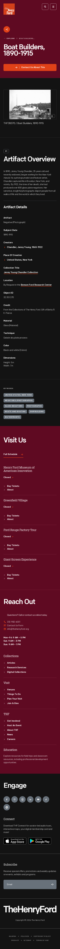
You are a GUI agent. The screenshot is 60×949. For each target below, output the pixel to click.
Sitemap (27, 940)
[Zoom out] (38, 116)
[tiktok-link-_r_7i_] (46, 799)
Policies (25, 936)
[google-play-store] (39, 841)
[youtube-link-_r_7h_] (38, 799)
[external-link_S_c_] (30, 629)
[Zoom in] (31, 116)
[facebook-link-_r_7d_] (6, 799)
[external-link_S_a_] (30, 622)
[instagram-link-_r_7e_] (14, 799)
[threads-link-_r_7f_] (22, 799)
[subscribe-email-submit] (52, 884)
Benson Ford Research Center (36, 285)
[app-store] (14, 841)
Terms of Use (42, 940)
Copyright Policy (42, 936)
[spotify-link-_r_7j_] (6, 807)
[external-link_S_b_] (30, 625)
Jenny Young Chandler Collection (21, 272)
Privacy (15, 940)
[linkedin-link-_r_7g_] (30, 799)
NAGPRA (12, 936)
